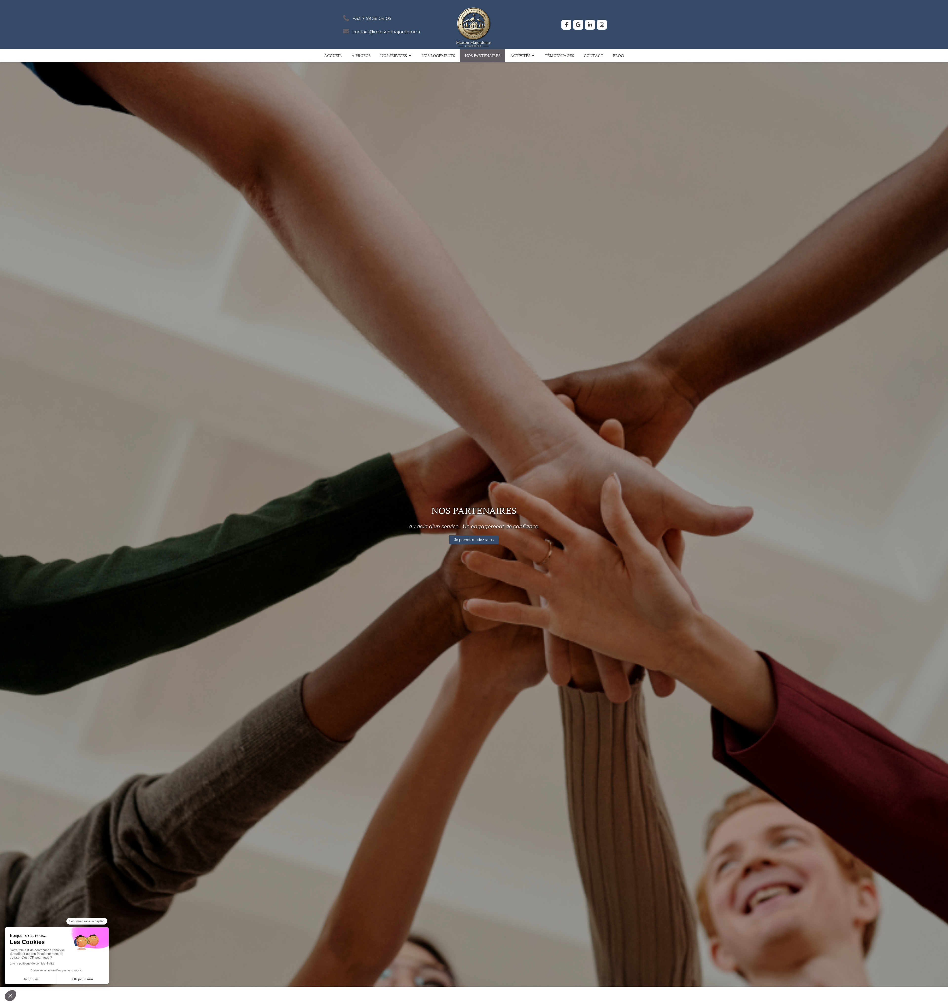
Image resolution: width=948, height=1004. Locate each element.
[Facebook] (566, 25)
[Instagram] (602, 25)
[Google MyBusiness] (578, 25)
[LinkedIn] (590, 25)
